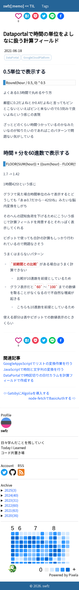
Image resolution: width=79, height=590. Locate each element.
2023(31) (11, 500)
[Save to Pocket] (35, 16)
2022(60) (11, 505)
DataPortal (12, 57)
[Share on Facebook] (60, 16)
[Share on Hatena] (27, 16)
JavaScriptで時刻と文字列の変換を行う (33, 369)
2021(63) (11, 510)
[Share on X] (43, 16)
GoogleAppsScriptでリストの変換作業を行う (37, 363)
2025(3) (10, 490)
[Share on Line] (52, 16)
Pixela (73, 574)
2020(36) (11, 515)
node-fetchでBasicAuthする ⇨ (52, 398)
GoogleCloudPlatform (36, 57)
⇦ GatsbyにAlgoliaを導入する (26, 393)
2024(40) (11, 495)
